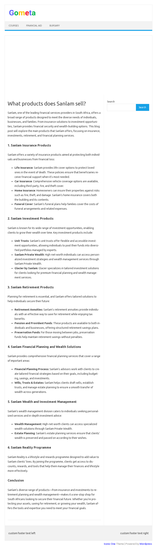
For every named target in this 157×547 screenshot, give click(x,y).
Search (111, 101)
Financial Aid (34, 25)
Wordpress (146, 543)
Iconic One (109, 543)
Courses (14, 25)
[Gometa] (22, 14)
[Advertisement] (78, 65)
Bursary (55, 25)
